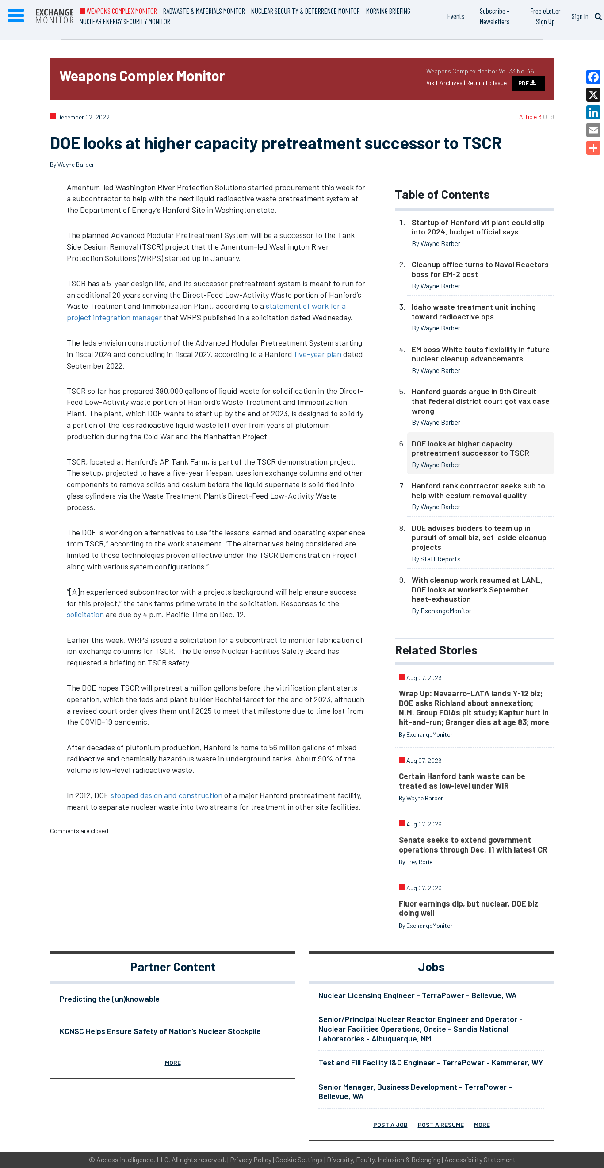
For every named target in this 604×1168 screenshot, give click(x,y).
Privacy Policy (250, 1159)
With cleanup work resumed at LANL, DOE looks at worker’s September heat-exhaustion (477, 589)
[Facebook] (593, 77)
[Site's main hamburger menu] (16, 16)
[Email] (593, 130)
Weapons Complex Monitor (121, 10)
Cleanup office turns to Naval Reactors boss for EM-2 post (480, 269)
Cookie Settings (299, 1159)
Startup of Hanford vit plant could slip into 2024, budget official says (478, 227)
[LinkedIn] (593, 112)
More (173, 1062)
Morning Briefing (388, 10)
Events (455, 16)
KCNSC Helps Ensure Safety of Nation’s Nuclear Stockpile (160, 1031)
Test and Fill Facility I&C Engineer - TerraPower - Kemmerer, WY (430, 1062)
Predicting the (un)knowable (110, 998)
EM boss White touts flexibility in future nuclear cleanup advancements (481, 354)
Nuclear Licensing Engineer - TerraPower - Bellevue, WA (417, 995)
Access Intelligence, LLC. (133, 1159)
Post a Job (390, 1124)
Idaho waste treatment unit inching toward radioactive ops (474, 311)
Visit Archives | (446, 82)
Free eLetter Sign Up (546, 16)
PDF (524, 83)
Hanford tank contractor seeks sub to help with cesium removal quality (478, 490)
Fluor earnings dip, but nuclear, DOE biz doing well (468, 908)
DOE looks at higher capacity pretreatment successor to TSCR (470, 448)
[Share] (593, 148)
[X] (593, 95)
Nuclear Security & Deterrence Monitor (305, 10)
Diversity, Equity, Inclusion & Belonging (383, 1159)
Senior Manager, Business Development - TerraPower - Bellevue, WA (415, 1091)
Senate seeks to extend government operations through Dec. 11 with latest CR (473, 844)
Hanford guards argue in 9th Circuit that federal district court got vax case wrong (481, 400)
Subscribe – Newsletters (495, 16)
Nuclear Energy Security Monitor (125, 21)
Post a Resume (441, 1124)
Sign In (580, 16)
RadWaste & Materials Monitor (204, 10)
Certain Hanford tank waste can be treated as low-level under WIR (462, 781)
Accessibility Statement (480, 1159)
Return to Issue (486, 82)
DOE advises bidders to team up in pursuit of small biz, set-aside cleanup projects (479, 537)
